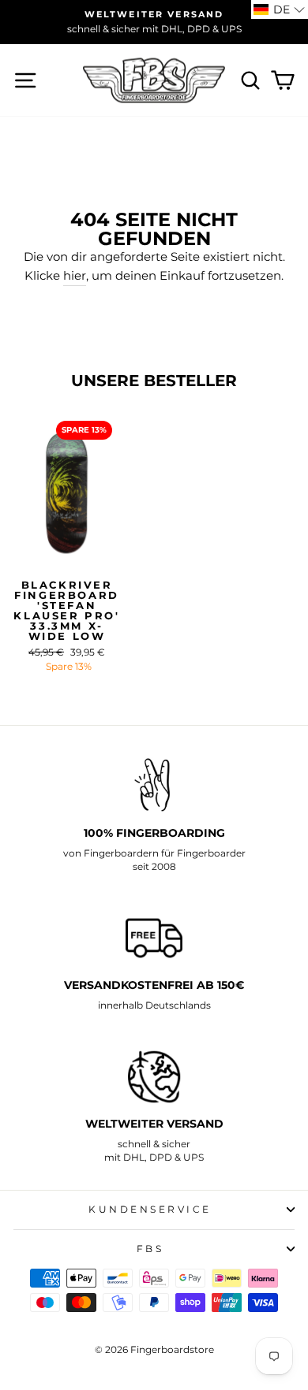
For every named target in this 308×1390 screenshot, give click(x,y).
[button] (279, 9)
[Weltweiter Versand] (154, 1077)
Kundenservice (150, 1209)
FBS (150, 1248)
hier (74, 276)
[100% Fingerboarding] (154, 785)
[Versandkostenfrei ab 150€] (154, 938)
